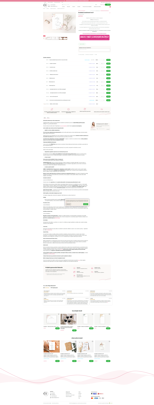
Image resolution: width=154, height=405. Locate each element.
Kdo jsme (79, 393)
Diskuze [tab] (48, 117)
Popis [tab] (45, 117)
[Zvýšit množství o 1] (104, 60)
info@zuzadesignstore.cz (55, 397)
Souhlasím (86, 204)
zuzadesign (53, 393)
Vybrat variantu (82, 44)
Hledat (96, 4)
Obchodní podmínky (57, 2)
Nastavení (68, 204)
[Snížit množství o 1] (100, 60)
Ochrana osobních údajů (47, 403)
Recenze (79, 396)
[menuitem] (63, 7)
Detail (74, 330)
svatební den (49, 229)
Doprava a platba (50, 2)
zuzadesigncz (53, 394)
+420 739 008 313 (54, 396)
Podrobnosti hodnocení (104, 10)
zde (66, 202)
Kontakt (45, 2)
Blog (62, 2)
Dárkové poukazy (68, 393)
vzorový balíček (63, 125)
